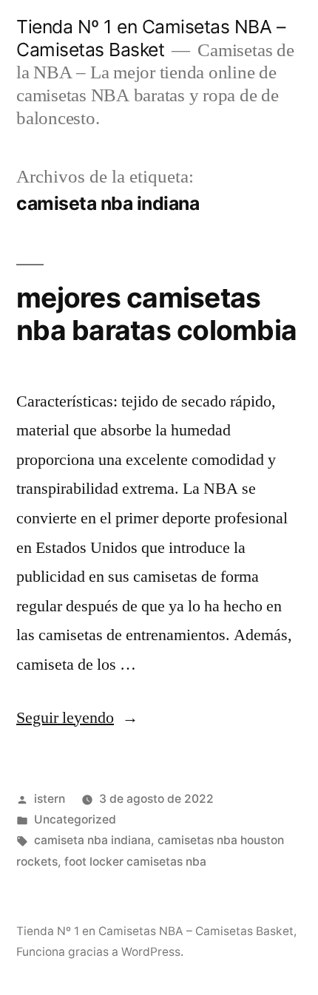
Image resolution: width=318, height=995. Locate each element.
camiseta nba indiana (92, 840)
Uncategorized (75, 819)
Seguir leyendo (77, 717)
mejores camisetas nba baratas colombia (156, 314)
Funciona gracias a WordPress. (99, 952)
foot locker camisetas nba (135, 862)
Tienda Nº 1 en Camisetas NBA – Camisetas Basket (150, 38)
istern (49, 799)
